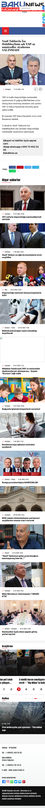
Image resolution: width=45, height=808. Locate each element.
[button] (26, 698)
